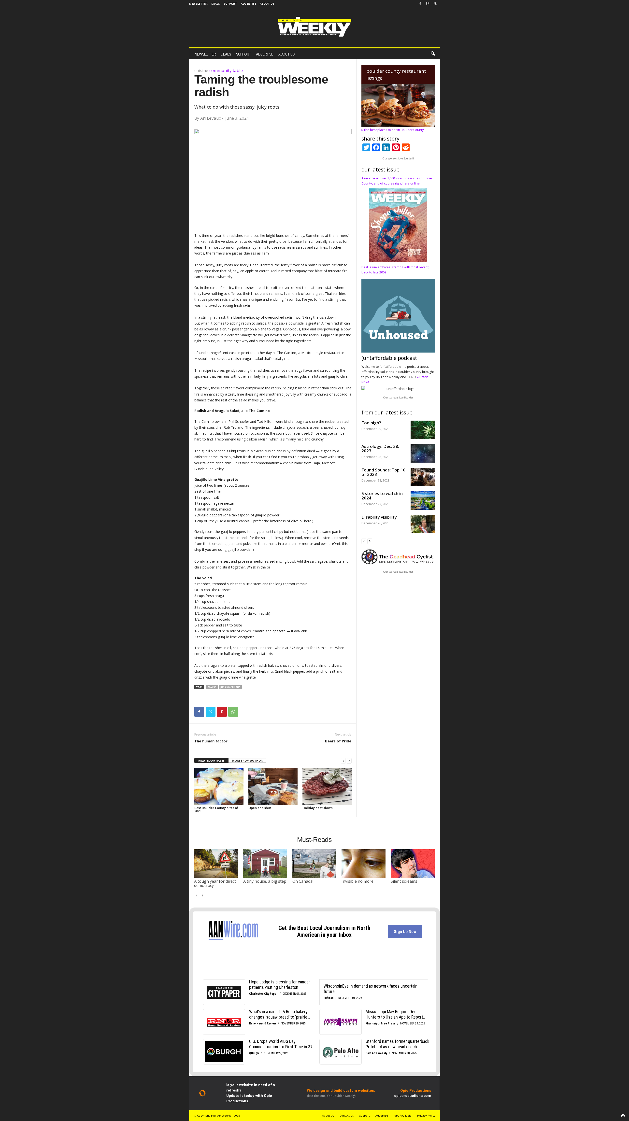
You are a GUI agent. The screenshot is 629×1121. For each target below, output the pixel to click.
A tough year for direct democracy (215, 883)
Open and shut (259, 808)
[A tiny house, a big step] (265, 863)
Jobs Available (403, 1115)
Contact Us (347, 1115)
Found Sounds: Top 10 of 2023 (383, 472)
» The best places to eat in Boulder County (392, 130)
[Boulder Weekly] (314, 27)
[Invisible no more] (364, 863)
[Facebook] (420, 3)
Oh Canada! (302, 881)
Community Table (226, 70)
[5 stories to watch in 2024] (423, 500)
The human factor (211, 740)
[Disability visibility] (423, 524)
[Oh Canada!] (314, 863)
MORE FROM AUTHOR (247, 760)
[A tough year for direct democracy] (216, 863)
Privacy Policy (426, 1115)
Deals (215, 3)
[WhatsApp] (233, 712)
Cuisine (201, 70)
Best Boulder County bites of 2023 (216, 809)
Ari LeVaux (210, 118)
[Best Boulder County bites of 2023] (218, 786)
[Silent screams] (413, 863)
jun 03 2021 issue (230, 687)
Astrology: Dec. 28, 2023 (380, 448)
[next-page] (349, 760)
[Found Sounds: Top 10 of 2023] (423, 477)
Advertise (248, 3)
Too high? (371, 423)
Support (230, 3)
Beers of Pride (338, 740)
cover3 (211, 687)
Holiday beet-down (317, 808)
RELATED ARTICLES (211, 760)
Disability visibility (379, 517)
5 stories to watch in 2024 (382, 496)
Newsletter (198, 3)
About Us (267, 3)
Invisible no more (357, 881)
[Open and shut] (273, 786)
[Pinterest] (222, 712)
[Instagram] (428, 3)
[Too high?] (423, 430)
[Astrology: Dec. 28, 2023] (423, 453)
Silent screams (404, 881)
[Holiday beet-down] (327, 786)
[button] (432, 53)
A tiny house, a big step (264, 881)
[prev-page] (343, 760)
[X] (435, 3)
